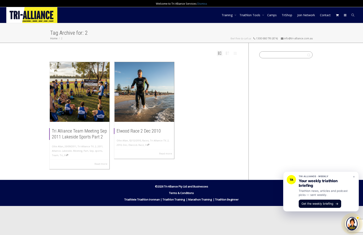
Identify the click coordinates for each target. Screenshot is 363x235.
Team (55, 155)
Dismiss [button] (202, 3)
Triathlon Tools (250, 15)
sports (98, 150)
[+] (79, 92)
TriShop (287, 15)
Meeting (77, 150)
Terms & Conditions (181, 193)
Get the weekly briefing (319, 204)
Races (145, 140)
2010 (119, 144)
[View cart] (337, 15)
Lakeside (67, 150)
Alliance (56, 150)
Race (141, 144)
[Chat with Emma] (352, 223)
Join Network (306, 15)
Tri (61, 155)
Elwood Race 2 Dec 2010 (139, 131)
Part (86, 150)
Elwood (133, 144)
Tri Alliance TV (86, 146)
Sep (91, 150)
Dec (125, 144)
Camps (272, 15)
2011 (100, 146)
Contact (325, 15)
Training (227, 15)
